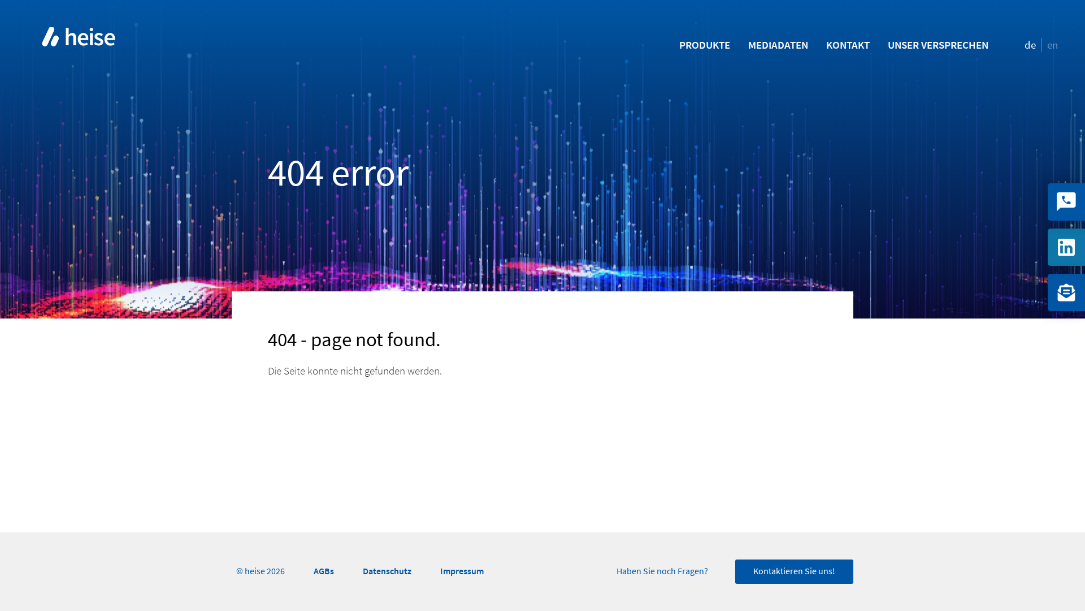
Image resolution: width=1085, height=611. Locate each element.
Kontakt (848, 45)
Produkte (704, 45)
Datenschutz (387, 571)
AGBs (324, 571)
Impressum (462, 571)
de (1030, 45)
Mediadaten (778, 45)
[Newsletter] (1066, 292)
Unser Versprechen (938, 45)
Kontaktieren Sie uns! (794, 571)
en (1052, 45)
